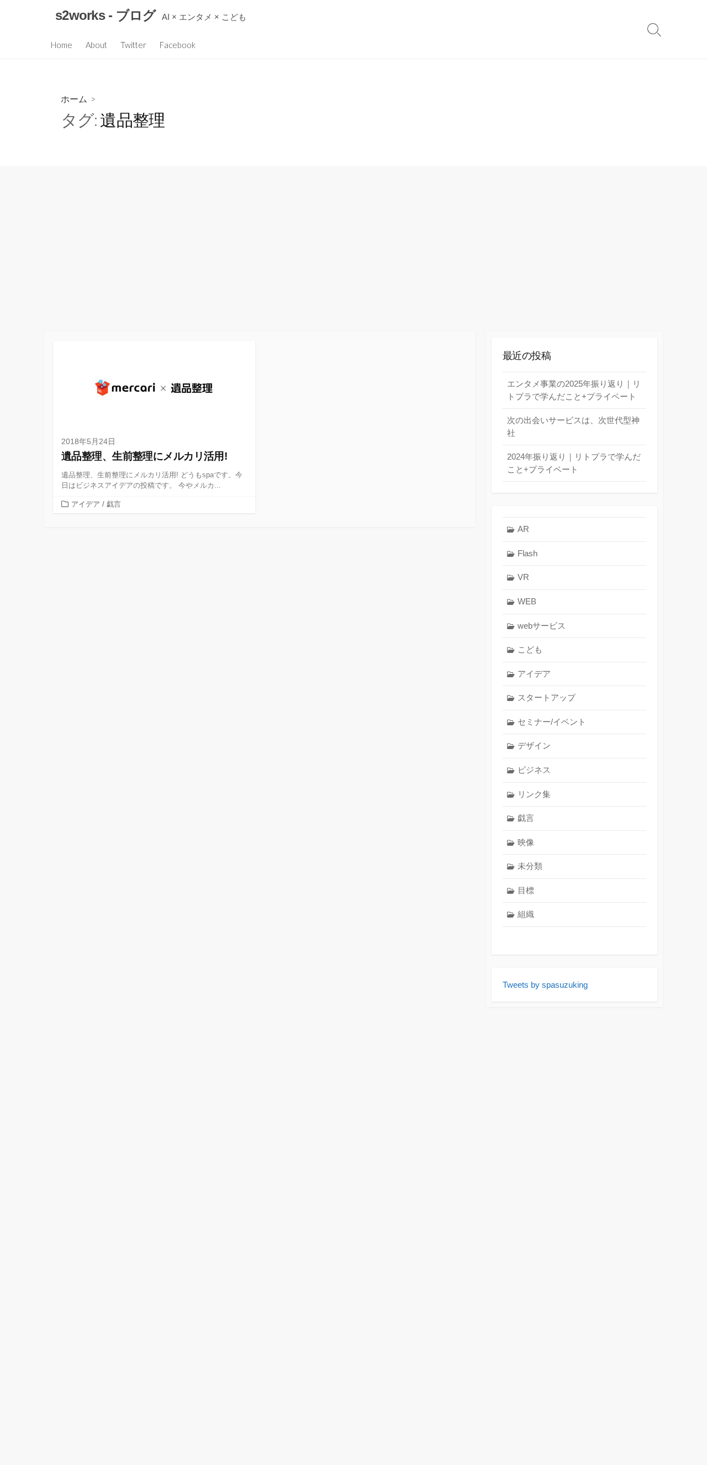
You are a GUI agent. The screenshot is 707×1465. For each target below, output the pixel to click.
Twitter (133, 45)
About (96, 45)
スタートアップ (547, 697)
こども (530, 649)
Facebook (178, 45)
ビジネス (534, 769)
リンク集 (534, 794)
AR (523, 529)
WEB (527, 601)
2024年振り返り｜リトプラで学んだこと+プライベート (574, 463)
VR (523, 577)
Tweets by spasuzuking (545, 984)
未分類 (530, 866)
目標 (526, 890)
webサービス (542, 625)
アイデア (85, 504)
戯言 (114, 504)
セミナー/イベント (552, 721)
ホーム (74, 98)
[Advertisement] (353, 249)
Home (61, 45)
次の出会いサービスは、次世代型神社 (573, 426)
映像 (526, 842)
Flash (527, 553)
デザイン (534, 745)
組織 (526, 914)
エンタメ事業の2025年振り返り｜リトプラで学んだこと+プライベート (574, 390)
